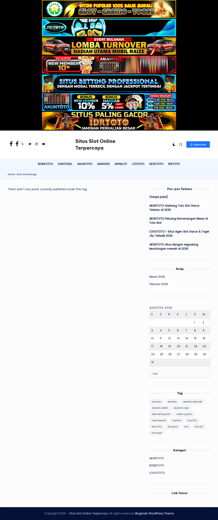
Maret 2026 (157, 277)
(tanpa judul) (158, 197)
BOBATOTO (156, 465)
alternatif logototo (161, 414)
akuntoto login (181, 407)
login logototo (159, 420)
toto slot (199, 426)
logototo (176, 420)
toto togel (157, 432)
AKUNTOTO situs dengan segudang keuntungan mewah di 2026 (173, 247)
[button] (198, 144)
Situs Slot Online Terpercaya (95, 144)
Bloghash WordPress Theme (154, 513)
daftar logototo (184, 414)
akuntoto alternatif (192, 401)
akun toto (157, 401)
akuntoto (172, 401)
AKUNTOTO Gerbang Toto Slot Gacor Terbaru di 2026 (174, 208)
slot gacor (173, 426)
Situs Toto (157, 426)
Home (11, 174)
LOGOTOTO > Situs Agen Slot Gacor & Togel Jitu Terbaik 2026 (179, 234)
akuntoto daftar (160, 407)
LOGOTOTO (157, 473)
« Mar (155, 373)
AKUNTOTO (156, 458)
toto (186, 426)
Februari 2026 (158, 284)
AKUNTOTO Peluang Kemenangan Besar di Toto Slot (178, 221)
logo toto (192, 420)
